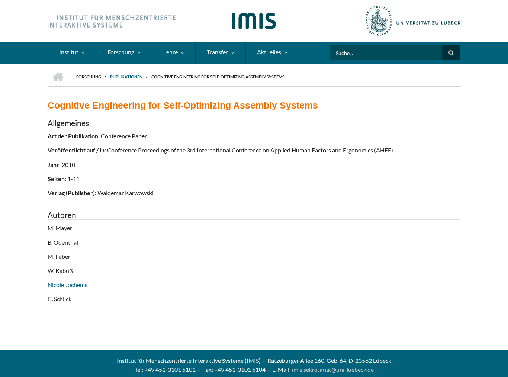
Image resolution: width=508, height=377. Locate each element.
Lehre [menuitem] (170, 51)
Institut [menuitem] (68, 51)
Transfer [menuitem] (217, 51)
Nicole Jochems (67, 284)
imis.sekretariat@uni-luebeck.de (333, 369)
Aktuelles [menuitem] (269, 51)
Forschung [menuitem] (120, 51)
